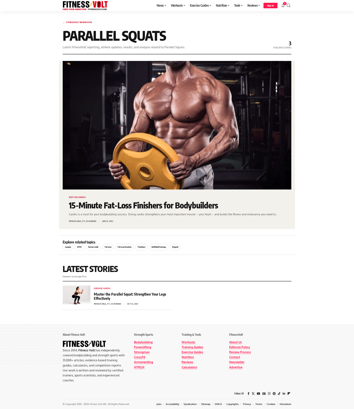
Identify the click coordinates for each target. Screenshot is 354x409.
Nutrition (188, 357)
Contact (234, 357)
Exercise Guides (192, 352)
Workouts (188, 342)
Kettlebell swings (159, 247)
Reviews (187, 362)
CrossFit (139, 357)
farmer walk (93, 247)
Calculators (189, 367)
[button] (270, 5)
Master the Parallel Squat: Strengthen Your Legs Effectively (130, 296)
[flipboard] (289, 393)
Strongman (142, 352)
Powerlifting (142, 347)
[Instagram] (269, 393)
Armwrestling (143, 362)
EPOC (79, 247)
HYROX (139, 367)
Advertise (235, 367)
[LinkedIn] (284, 393)
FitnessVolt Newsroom (77, 22)
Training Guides (192, 347)
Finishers (141, 247)
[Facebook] (248, 393)
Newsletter (236, 362)
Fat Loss (108, 247)
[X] (253, 393)
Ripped (175, 247)
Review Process (240, 352)
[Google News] (264, 393)
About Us (235, 342)
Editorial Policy (239, 347)
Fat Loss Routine (124, 247)
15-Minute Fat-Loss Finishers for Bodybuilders (143, 205)
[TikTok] (279, 393)
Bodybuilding (143, 342)
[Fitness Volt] (85, 5)
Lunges (68, 247)
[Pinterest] (274, 393)
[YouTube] (258, 393)
